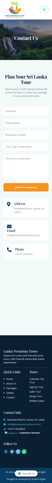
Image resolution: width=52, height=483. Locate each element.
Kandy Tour (35, 396)
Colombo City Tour (36, 380)
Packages (11, 388)
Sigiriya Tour (36, 387)
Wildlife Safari (36, 400)
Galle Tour (35, 391)
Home (9, 379)
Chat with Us (28, 473)
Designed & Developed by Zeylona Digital (25, 479)
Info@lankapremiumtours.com (24, 424)
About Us (11, 383)
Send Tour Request (26, 187)
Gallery (10, 392)
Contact (10, 397)
